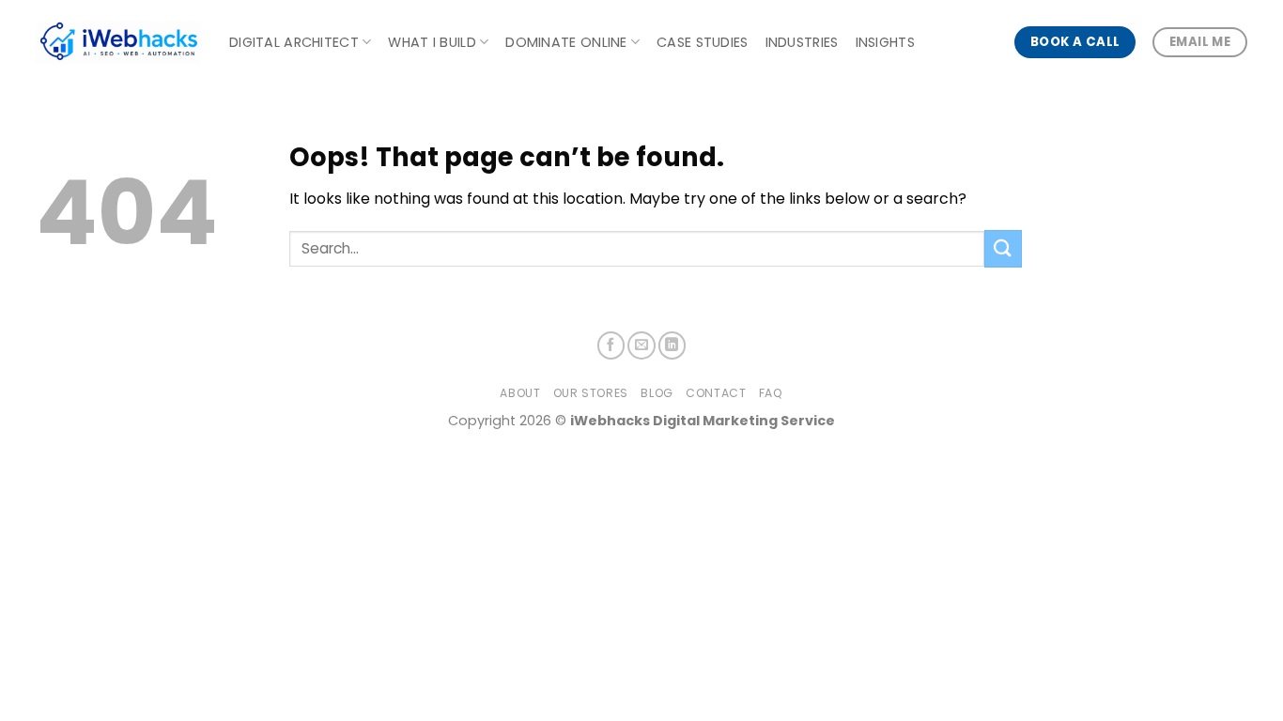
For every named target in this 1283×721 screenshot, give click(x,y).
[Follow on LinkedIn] (672, 345)
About (520, 393)
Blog (656, 393)
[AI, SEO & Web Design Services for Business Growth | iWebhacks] (118, 43)
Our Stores (590, 393)
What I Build (431, 42)
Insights (885, 42)
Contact (716, 393)
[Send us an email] (641, 345)
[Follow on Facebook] (611, 345)
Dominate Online (565, 42)
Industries (802, 42)
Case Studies (702, 42)
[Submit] (1003, 248)
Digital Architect (294, 42)
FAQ (771, 393)
